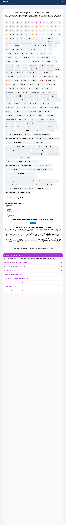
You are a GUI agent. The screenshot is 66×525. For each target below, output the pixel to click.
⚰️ (10, 38)
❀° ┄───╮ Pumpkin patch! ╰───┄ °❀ (44, 184)
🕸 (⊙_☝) (18, 92)
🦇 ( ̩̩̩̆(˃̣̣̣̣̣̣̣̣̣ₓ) (16, 80)
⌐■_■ (35, 42)
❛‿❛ (20, 57)
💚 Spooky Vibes (20, 123)
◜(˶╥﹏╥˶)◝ (16, 42)
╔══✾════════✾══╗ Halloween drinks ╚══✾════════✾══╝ (21, 173)
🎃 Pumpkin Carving (36, 111)
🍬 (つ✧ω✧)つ (28, 96)
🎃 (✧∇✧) (32, 84)
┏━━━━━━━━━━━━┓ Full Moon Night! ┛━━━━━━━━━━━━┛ (18, 150)
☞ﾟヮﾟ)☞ (17, 45)
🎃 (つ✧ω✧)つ (9, 80)
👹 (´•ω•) (34, 76)
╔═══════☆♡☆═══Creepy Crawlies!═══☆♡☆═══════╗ (20, 130)
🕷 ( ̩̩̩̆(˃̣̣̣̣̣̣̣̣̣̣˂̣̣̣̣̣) (57, 76)
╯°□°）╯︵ (56, 42)
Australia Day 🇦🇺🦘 (29, 1)
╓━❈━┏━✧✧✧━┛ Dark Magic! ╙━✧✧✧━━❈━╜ (48, 146)
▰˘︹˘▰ (16, 53)
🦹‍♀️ (10, 22)
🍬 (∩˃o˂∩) (8, 88)
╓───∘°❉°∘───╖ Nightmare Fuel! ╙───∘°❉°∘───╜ (18, 134)
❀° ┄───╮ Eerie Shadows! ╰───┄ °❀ (45, 130)
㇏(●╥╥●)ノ (8, 42)
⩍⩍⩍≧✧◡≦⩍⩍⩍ (16, 61)
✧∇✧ (35, 45)
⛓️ (44, 34)
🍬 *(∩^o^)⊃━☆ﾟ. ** (26, 103)
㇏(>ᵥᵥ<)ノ (48, 38)
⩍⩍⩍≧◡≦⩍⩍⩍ (9, 53)
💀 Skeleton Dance (50, 115)
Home (5, 3)
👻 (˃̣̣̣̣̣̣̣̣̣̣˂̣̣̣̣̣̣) (41, 65)
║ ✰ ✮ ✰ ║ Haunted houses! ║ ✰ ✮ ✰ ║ (41, 188)
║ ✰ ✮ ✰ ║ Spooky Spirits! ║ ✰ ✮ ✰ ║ (41, 134)
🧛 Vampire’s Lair (21, 115)
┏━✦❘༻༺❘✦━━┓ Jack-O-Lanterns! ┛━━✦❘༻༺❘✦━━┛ (19, 138)
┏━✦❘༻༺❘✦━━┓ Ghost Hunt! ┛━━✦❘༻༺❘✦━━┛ (18, 165)
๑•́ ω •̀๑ (50, 49)
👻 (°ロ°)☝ (16, 103)
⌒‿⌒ (38, 57)
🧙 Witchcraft (40, 115)
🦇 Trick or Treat (31, 115)
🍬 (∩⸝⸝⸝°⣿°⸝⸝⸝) (9, 69)
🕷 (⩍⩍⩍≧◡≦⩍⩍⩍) (45, 96)
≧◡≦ (22, 53)
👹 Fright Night (30, 123)
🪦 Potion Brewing (32, 126)
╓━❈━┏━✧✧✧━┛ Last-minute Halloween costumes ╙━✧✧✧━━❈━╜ (21, 177)
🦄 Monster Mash (52, 123)
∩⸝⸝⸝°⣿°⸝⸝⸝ (24, 65)
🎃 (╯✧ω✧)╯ (34, 69)
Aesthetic (36, 1)
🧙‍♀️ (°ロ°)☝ (46, 99)
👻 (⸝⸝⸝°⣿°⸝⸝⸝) (30, 72)
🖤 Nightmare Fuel (10, 126)
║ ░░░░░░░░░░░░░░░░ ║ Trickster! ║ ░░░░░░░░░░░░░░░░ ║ (44, 153)
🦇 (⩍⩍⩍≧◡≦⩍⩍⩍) (18, 99)
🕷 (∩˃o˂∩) (18, 69)
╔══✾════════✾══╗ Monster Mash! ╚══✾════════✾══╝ (20, 146)
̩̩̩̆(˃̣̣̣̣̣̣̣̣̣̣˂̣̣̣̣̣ (39, 45)
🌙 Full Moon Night (51, 119)
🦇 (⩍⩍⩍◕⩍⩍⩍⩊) (10, 76)
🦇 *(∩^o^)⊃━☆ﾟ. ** (46, 88)
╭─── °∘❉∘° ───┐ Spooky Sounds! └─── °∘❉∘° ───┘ (45, 150)
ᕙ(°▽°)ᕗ (43, 53)
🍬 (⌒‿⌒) (19, 107)
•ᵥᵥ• (42, 38)
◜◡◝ (17, 49)
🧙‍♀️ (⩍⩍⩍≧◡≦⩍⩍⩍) (51, 84)
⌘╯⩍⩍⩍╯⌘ (34, 49)
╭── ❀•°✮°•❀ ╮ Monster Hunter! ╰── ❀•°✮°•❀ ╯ (17, 157)
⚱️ (6, 38)
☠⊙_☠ (50, 45)
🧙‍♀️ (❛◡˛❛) (57, 69)
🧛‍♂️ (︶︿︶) (38, 72)
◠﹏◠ (45, 49)
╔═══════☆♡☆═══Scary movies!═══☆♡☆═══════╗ (19, 184)
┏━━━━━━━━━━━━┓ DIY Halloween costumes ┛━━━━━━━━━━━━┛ (20, 180)
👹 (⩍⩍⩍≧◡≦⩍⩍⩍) (50, 80)
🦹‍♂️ (6, 22)
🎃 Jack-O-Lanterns (23, 119)
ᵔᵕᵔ (45, 42)
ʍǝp (7, 45)
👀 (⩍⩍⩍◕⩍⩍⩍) (36, 88)
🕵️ (13, 26)
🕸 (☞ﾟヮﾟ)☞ (28, 99)
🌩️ (44, 30)
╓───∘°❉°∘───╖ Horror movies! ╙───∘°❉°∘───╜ (18, 188)
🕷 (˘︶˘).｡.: (15, 88)
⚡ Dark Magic (40, 119)
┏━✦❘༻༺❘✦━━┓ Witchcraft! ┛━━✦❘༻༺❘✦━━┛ (18, 192)
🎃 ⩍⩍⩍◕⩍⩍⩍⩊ (33, 65)
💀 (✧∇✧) (41, 69)
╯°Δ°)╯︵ (22, 49)
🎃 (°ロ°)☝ (19, 76)
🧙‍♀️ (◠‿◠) (51, 76)
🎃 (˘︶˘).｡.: (15, 84)
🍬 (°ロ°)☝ (16, 111)
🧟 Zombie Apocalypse (11, 119)
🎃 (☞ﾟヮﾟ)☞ (19, 96)
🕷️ (25, 30)
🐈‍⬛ (13, 30)
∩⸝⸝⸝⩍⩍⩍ (8, 61)
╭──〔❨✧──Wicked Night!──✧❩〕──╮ (48, 126)
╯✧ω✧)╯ (30, 45)
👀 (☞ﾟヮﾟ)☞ (9, 72)
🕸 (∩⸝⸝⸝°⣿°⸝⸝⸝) (40, 84)
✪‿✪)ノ (17, 65)
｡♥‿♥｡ (44, 45)
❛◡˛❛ (13, 49)
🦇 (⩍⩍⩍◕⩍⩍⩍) (9, 96)
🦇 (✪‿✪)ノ (25, 69)
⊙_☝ (56, 61)
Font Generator (42, 1)
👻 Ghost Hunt (46, 111)
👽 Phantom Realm (21, 126)
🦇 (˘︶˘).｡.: (8, 103)
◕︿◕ (11, 45)
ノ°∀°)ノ (49, 53)
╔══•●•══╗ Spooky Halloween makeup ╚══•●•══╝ (39, 169)
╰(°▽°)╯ (50, 42)
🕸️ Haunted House (10, 115)
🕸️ (59, 34)
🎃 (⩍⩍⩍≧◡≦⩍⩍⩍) (25, 88)
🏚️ (51, 34)
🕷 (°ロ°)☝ (42, 103)
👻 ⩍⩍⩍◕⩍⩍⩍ (24, 84)
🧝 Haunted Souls (10, 123)
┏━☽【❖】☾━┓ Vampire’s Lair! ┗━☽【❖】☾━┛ (47, 138)
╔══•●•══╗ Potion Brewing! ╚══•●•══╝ (40, 142)
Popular (22, 1)
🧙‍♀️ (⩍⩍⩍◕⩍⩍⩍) (9, 92)
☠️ (17, 38)
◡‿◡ (24, 45)
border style (50, 241)
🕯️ (47, 34)
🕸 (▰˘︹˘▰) (27, 76)
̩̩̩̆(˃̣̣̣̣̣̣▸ (55, 45)
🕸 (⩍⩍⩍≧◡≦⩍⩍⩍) (49, 65)
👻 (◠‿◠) (44, 92)
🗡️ (40, 34)
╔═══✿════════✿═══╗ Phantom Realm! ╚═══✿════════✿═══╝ (22, 161)
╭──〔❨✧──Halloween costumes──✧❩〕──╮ (47, 180)
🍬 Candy (32, 119)
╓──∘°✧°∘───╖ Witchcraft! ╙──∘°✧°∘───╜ (16, 153)
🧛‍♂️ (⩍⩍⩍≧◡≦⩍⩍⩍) (10, 107)
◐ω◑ (40, 49)
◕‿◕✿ (40, 42)
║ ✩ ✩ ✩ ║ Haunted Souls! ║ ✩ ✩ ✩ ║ (42, 165)
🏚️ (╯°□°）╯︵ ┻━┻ (48, 72)
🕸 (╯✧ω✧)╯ (34, 80)
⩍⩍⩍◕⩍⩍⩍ (26, 57)
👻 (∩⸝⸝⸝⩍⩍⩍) (43, 76)
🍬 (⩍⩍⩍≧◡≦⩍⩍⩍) (35, 92)
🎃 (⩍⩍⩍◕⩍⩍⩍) (43, 107)
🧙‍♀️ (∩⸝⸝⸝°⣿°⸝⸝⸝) (52, 92)
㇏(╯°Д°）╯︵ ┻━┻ (26, 42)
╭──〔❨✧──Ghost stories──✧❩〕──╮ (15, 169)
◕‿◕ (32, 53)
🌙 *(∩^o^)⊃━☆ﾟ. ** (19, 72)
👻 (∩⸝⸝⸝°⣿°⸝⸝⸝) (25, 111)
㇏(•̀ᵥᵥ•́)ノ (30, 38)
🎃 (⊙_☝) (35, 103)
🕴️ (47, 26)
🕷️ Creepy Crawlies (40, 123)
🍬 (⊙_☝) (8, 84)
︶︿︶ (37, 53)
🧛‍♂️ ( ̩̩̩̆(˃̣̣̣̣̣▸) (41, 80)
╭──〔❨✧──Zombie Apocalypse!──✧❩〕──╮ (17, 142)
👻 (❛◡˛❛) (36, 96)
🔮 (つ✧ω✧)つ (49, 69)
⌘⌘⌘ (24, 61)
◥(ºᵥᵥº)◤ (37, 38)
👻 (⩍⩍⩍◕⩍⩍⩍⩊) (25, 80)
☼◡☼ (27, 53)
